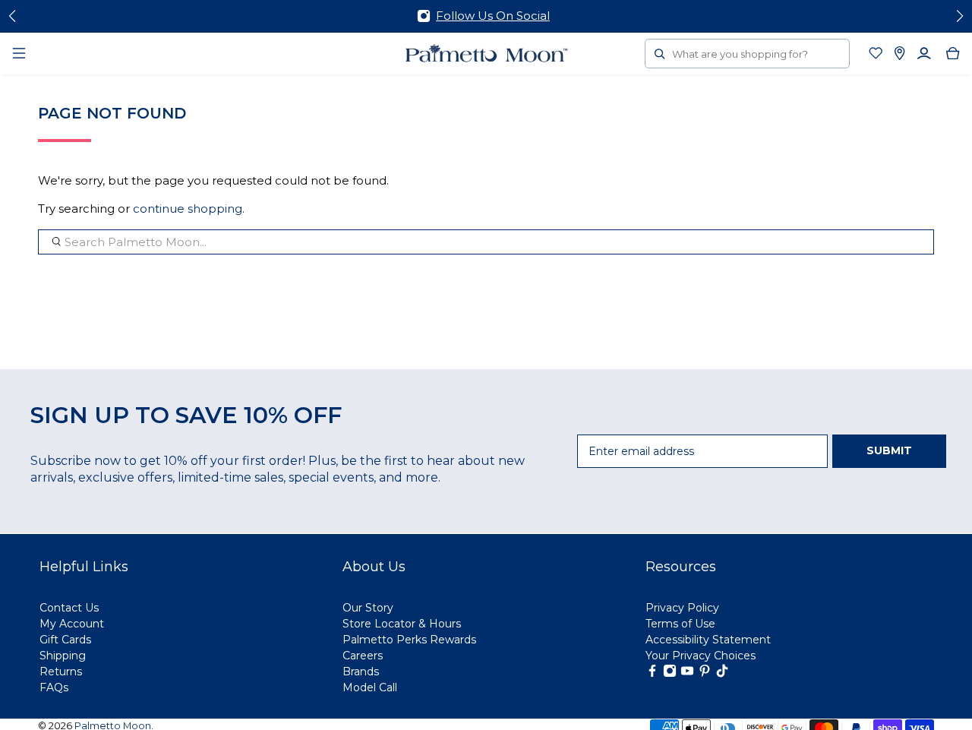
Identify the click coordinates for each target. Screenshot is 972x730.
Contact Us (69, 608)
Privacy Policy (682, 608)
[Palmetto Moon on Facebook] (652, 674)
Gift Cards (65, 639)
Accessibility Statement (708, 639)
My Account (71, 623)
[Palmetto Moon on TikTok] (722, 674)
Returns (60, 671)
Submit (889, 450)
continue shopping (187, 208)
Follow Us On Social (493, 15)
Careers (362, 655)
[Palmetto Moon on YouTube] (687, 674)
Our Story (367, 608)
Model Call (369, 687)
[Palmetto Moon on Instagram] (670, 674)
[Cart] (953, 53)
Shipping (62, 655)
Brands (360, 671)
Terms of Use (680, 623)
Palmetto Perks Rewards (409, 639)
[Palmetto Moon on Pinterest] (705, 674)
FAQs (53, 687)
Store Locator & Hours (401, 623)
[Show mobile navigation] (19, 53)
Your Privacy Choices (700, 655)
